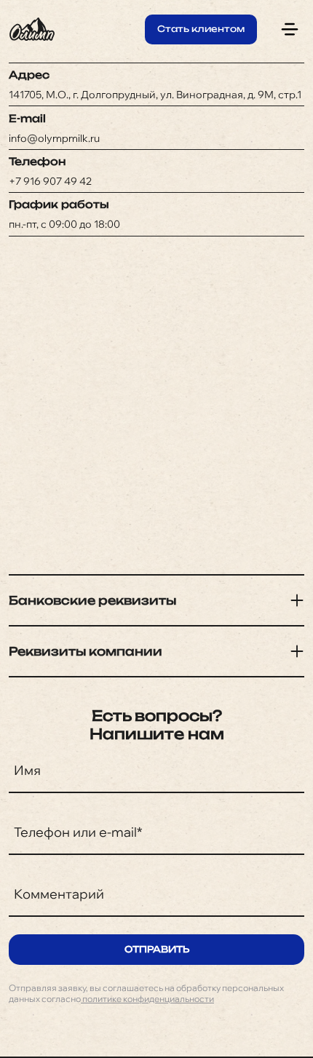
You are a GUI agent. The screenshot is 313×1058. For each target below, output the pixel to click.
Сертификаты (156, 103)
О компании (156, 133)
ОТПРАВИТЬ (156, 949)
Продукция (157, 73)
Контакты (156, 162)
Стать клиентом (201, 28)
